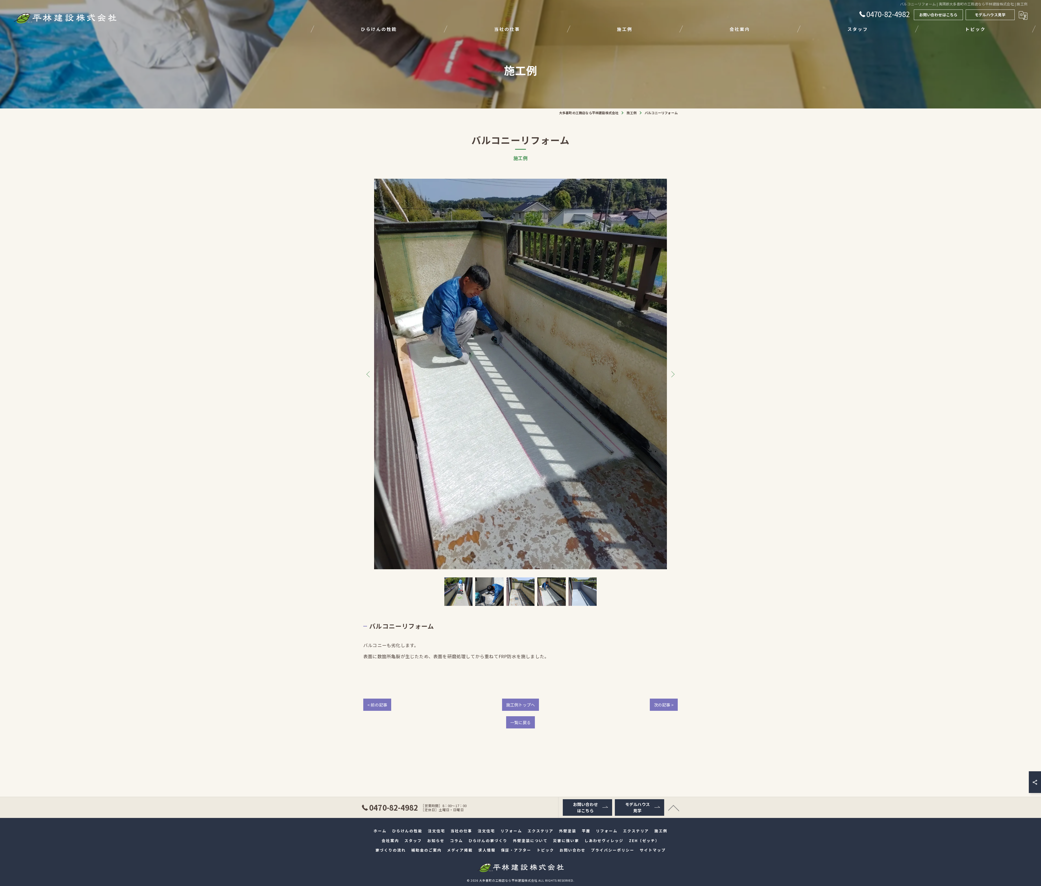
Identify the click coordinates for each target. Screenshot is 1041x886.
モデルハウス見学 (990, 14)
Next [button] (672, 374)
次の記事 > (664, 705)
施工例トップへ (520, 705)
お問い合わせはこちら (938, 14)
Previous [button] (369, 374)
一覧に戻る (520, 722)
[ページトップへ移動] (673, 807)
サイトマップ (653, 850)
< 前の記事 (377, 705)
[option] (520, 374)
